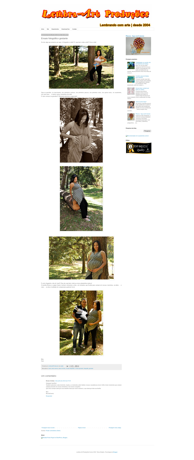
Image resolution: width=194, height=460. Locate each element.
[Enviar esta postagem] (67, 366)
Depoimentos (55, 29)
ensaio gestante (79, 368)
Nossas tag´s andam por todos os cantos (142, 89)
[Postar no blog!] (72, 366)
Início (42, 29)
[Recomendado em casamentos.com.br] (137, 136)
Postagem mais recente (48, 427)
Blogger (115, 452)
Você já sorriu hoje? (141, 101)
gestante (91, 368)
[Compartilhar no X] (74, 366)
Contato (74, 29)
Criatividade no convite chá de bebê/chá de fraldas (143, 63)
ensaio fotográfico (70, 368)
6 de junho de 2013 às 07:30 (63, 381)
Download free (66, 29)
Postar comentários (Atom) (53, 430)
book (49, 368)
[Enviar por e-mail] (70, 366)
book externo (55, 368)
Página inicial (81, 427)
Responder (49, 396)
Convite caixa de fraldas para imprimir (142, 76)
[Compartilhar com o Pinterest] (78, 366)
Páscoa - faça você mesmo (135, 36)
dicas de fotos (62, 368)
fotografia (86, 368)
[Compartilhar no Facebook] (76, 366)
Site (48, 29)
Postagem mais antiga (115, 427)
